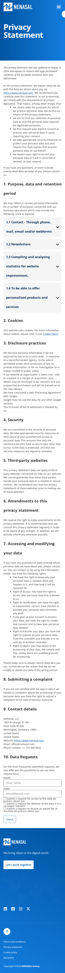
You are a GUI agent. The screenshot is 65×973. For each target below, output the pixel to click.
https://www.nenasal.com (18, 92)
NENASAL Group (30, 966)
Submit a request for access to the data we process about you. (29, 799)
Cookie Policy (50, 334)
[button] (59, 7)
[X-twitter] (28, 909)
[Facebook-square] (13, 909)
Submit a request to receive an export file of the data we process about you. (30, 809)
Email (6, 789)
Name (6, 778)
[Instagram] (21, 909)
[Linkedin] (5, 909)
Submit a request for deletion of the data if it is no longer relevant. (32, 804)
